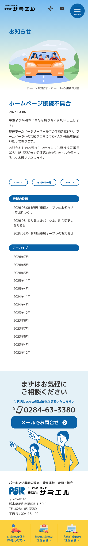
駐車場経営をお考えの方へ (16, 538)
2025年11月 (22, 280)
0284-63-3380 (49, 410)
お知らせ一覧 (44, 182)
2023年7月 (21, 328)
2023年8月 (21, 320)
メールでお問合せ (40, 422)
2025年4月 (21, 288)
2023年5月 (21, 336)
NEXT (69, 182)
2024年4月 (21, 304)
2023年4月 (21, 344)
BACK (19, 182)
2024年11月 (22, 296)
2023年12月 (22, 313)
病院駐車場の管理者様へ (72, 538)
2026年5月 (21, 265)
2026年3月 (21, 273)
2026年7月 (21, 257)
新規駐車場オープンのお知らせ (52, 233)
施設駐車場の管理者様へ (44, 538)
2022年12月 (22, 352)
